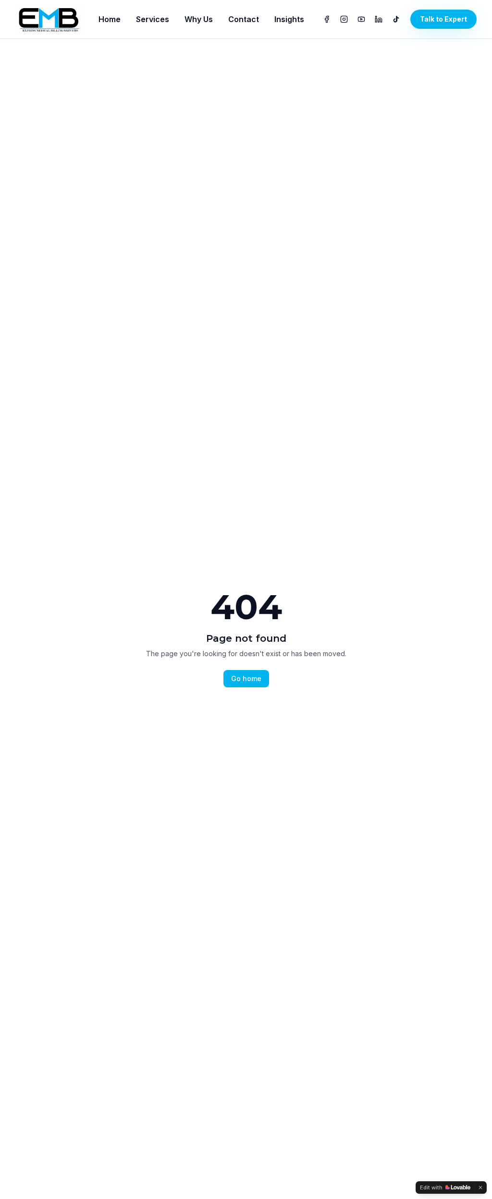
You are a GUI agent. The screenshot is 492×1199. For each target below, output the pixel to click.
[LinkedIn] (378, 19)
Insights (289, 19)
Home (109, 19)
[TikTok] (396, 19)
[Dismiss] (480, 1187)
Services (152, 19)
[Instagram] (344, 19)
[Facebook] (326, 19)
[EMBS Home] (49, 19)
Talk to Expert (443, 19)
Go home (246, 678)
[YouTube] (361, 19)
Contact (243, 19)
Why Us (198, 19)
